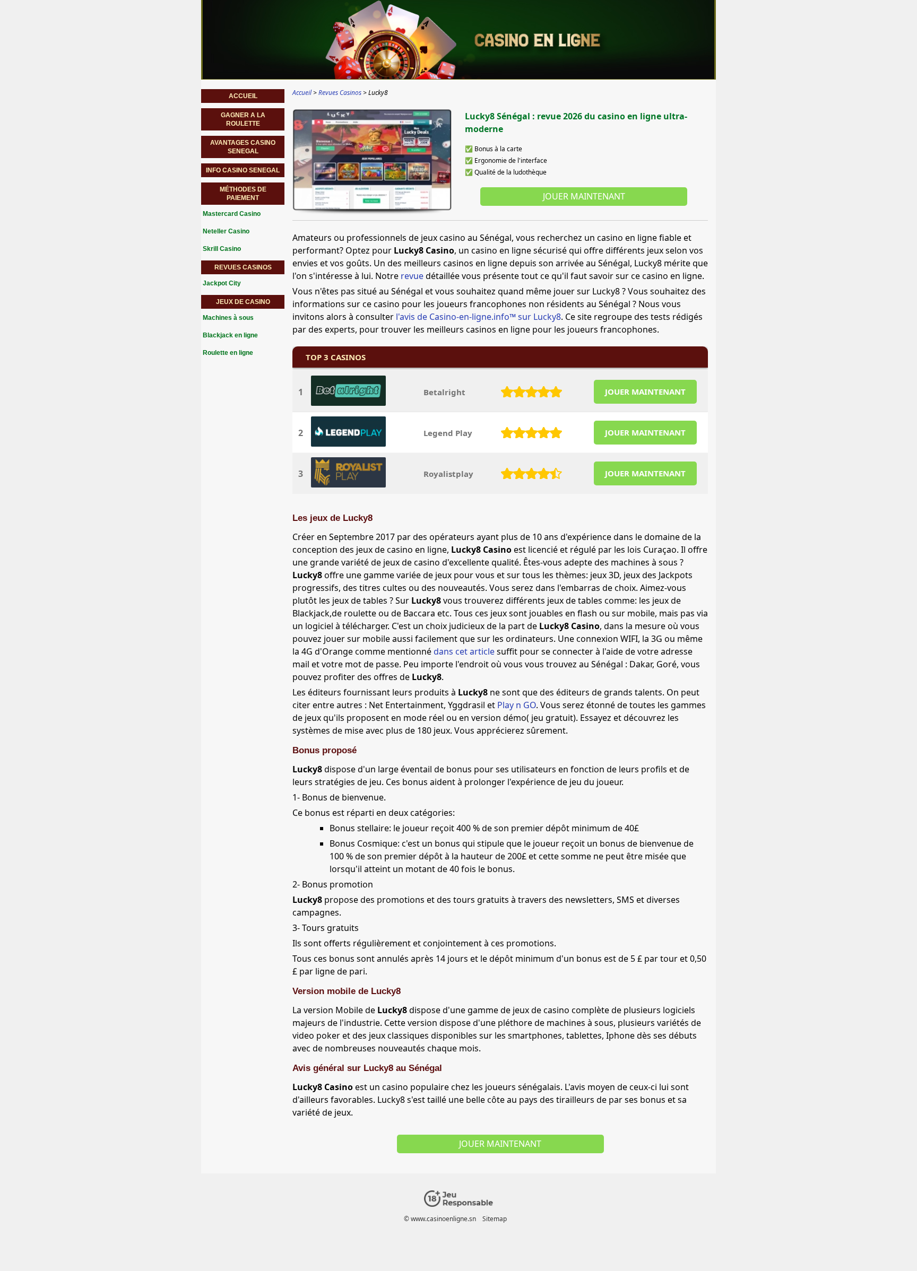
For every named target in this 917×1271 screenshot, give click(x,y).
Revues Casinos (243, 267)
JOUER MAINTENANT (645, 391)
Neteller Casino (226, 231)
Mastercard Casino (232, 213)
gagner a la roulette (243, 119)
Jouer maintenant (584, 196)
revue (412, 276)
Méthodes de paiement (243, 194)
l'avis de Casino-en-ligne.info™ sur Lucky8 (478, 317)
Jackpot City (222, 283)
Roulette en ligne (228, 352)
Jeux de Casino (243, 302)
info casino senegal (243, 170)
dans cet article (464, 651)
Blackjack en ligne (230, 335)
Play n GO (516, 705)
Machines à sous (228, 317)
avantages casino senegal (242, 147)
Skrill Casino (222, 249)
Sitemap (494, 1218)
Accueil (243, 96)
